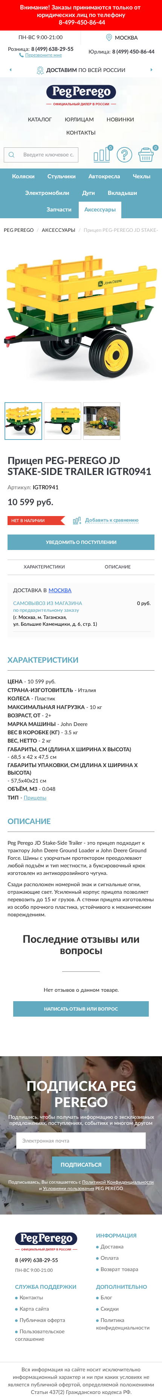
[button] (40, 54)
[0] (146, 154)
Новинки (120, 120)
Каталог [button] (40, 120)
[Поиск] (11, 154)
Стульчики (61, 176)
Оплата (110, 1258)
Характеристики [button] (44, 567)
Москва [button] (60, 590)
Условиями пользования (68, 1188)
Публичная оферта (42, 1320)
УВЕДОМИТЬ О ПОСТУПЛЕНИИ (81, 542)
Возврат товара (119, 1269)
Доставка (112, 1247)
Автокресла (104, 176)
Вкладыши (122, 193)
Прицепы (35, 798)
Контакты (81, 133)
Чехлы (141, 176)
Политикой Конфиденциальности (118, 1182)
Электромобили (47, 193)
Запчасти (59, 210)
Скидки (110, 1309)
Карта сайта (34, 1309)
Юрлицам (79, 120)
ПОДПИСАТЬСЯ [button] (81, 1165)
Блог (106, 1297)
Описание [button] (118, 567)
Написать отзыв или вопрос (81, 1009)
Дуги (88, 193)
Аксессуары (100, 210)
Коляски (23, 176)
